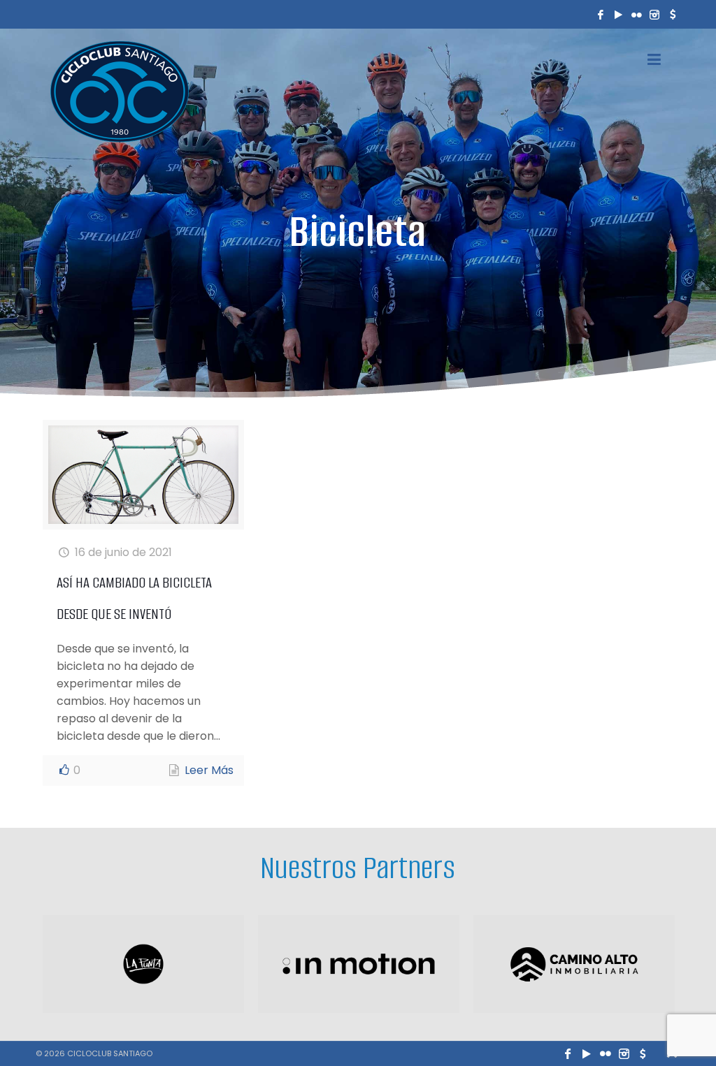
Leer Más (209, 770)
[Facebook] (601, 14)
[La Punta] (143, 964)
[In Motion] (358, 964)
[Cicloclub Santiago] (119, 91)
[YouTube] (619, 14)
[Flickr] (636, 14)
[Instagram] (654, 14)
